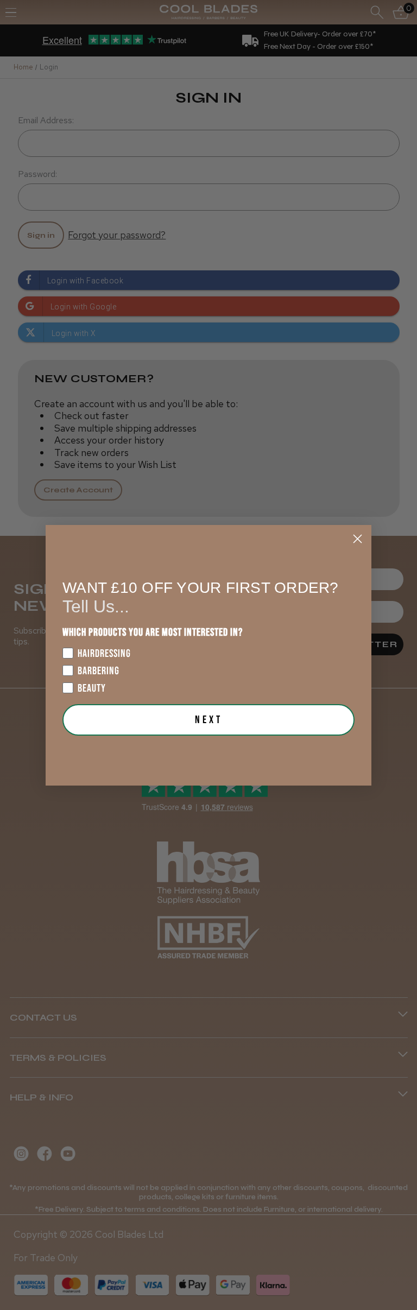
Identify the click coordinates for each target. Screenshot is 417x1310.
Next (209, 719)
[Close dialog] (357, 538)
